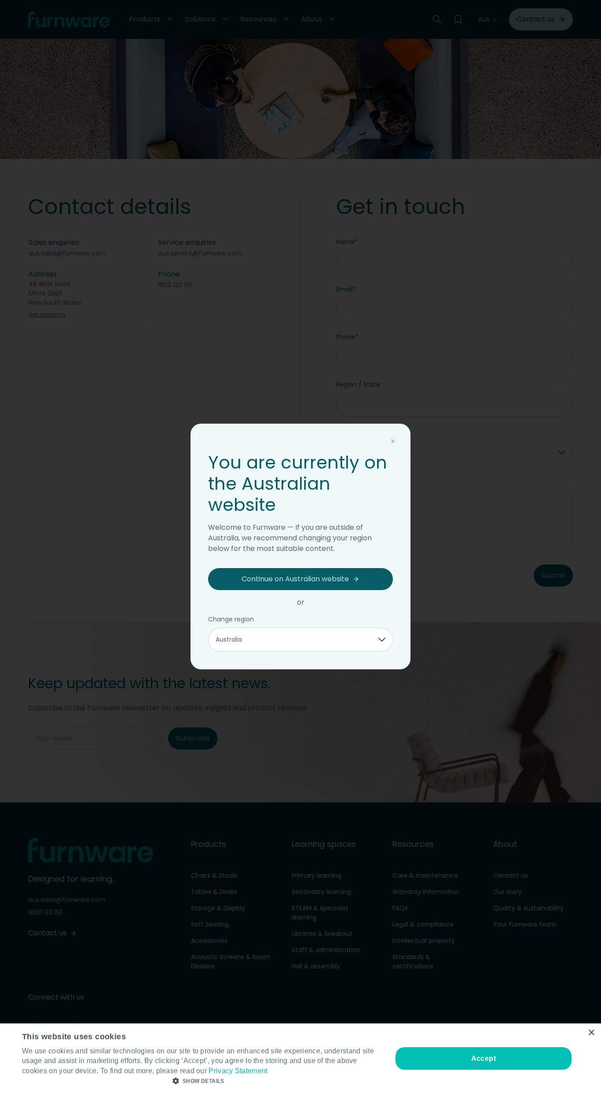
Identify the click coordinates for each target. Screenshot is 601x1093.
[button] (201, 1081)
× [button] (591, 1033)
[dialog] (300, 1058)
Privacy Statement (238, 1071)
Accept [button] (483, 1058)
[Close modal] (393, 441)
